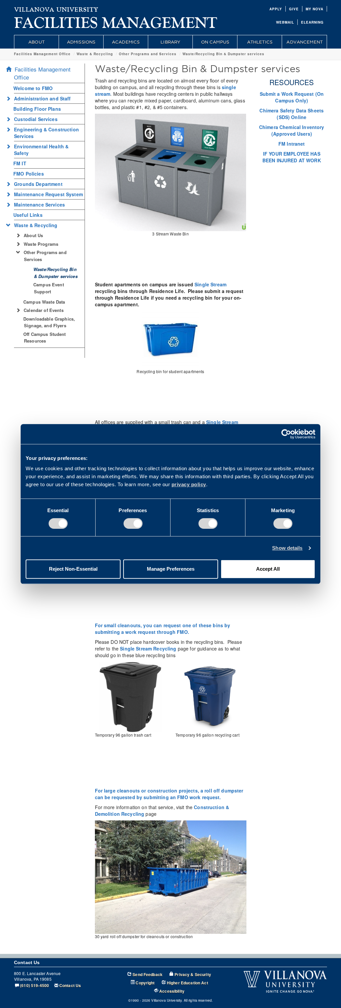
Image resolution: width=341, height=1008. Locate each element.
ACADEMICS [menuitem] (126, 42)
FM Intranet (291, 143)
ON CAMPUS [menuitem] (215, 42)
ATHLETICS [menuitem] (259, 42)
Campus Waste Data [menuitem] (44, 302)
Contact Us (70, 985)
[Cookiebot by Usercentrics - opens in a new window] (286, 434)
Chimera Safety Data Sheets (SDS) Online (291, 113)
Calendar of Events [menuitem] (44, 310)
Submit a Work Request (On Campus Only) (292, 97)
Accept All (268, 569)
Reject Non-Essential (73, 569)
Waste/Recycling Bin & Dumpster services (223, 54)
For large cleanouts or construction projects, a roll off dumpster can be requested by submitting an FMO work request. (169, 793)
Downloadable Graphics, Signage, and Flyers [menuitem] (49, 322)
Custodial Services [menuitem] (36, 119)
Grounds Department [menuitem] (38, 184)
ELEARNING (312, 22)
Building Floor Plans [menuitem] (37, 108)
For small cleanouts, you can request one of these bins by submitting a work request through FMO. (162, 628)
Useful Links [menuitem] (28, 215)
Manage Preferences (170, 569)
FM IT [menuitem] (19, 163)
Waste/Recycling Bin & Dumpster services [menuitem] (55, 272)
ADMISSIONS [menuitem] (81, 42)
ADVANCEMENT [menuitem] (304, 42)
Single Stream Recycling (148, 648)
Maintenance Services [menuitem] (39, 204)
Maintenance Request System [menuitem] (48, 194)
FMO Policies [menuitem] (28, 173)
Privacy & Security (192, 974)
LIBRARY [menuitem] (170, 42)
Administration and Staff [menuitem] (42, 98)
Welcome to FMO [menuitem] (33, 88)
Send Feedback (148, 974)
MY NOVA (314, 9)
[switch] (133, 523)
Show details (287, 548)
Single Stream (210, 284)
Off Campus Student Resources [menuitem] (44, 337)
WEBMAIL (285, 22)
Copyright (145, 983)
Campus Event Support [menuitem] (48, 288)
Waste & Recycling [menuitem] (35, 225)
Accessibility (171, 991)
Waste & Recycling (95, 54)
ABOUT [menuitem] (36, 42)
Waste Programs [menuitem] (41, 244)
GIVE (294, 9)
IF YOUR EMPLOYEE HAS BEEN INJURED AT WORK (291, 157)
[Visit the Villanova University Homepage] (56, 8)
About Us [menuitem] (33, 235)
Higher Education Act (187, 983)
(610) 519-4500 (34, 985)
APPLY (275, 9)
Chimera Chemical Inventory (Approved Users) (291, 130)
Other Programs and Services (147, 54)
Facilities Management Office (42, 54)
